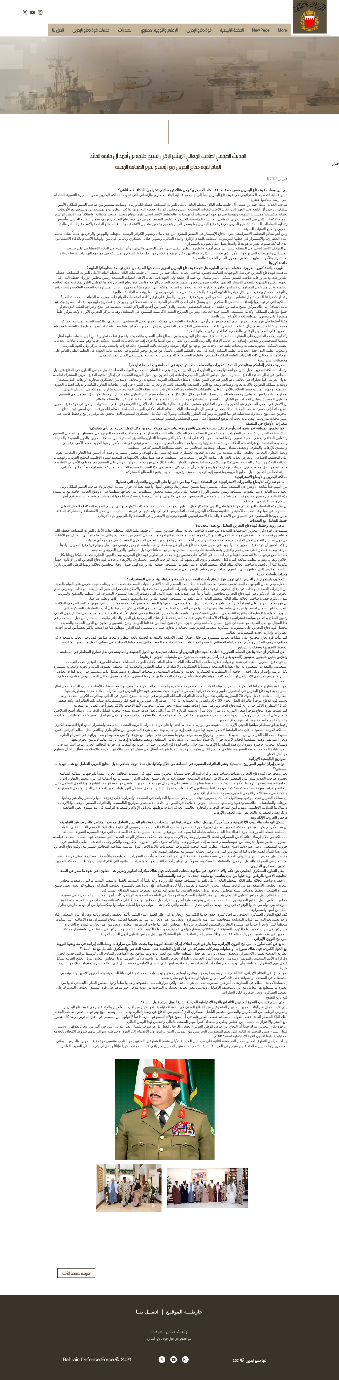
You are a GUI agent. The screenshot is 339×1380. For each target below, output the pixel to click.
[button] (91, 30)
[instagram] (40, 12)
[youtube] (32, 12)
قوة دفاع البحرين (157, 1338)
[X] (25, 12)
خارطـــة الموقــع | (180, 1312)
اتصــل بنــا (147, 1312)
